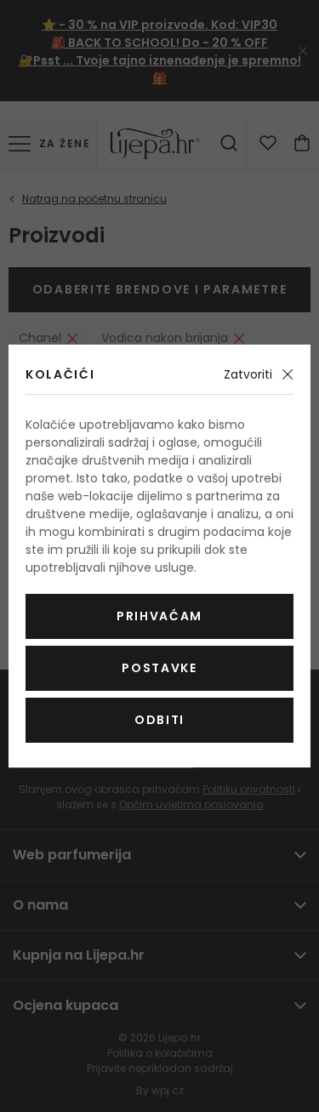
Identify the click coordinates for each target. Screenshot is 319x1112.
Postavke (159, 667)
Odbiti (159, 719)
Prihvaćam (159, 615)
